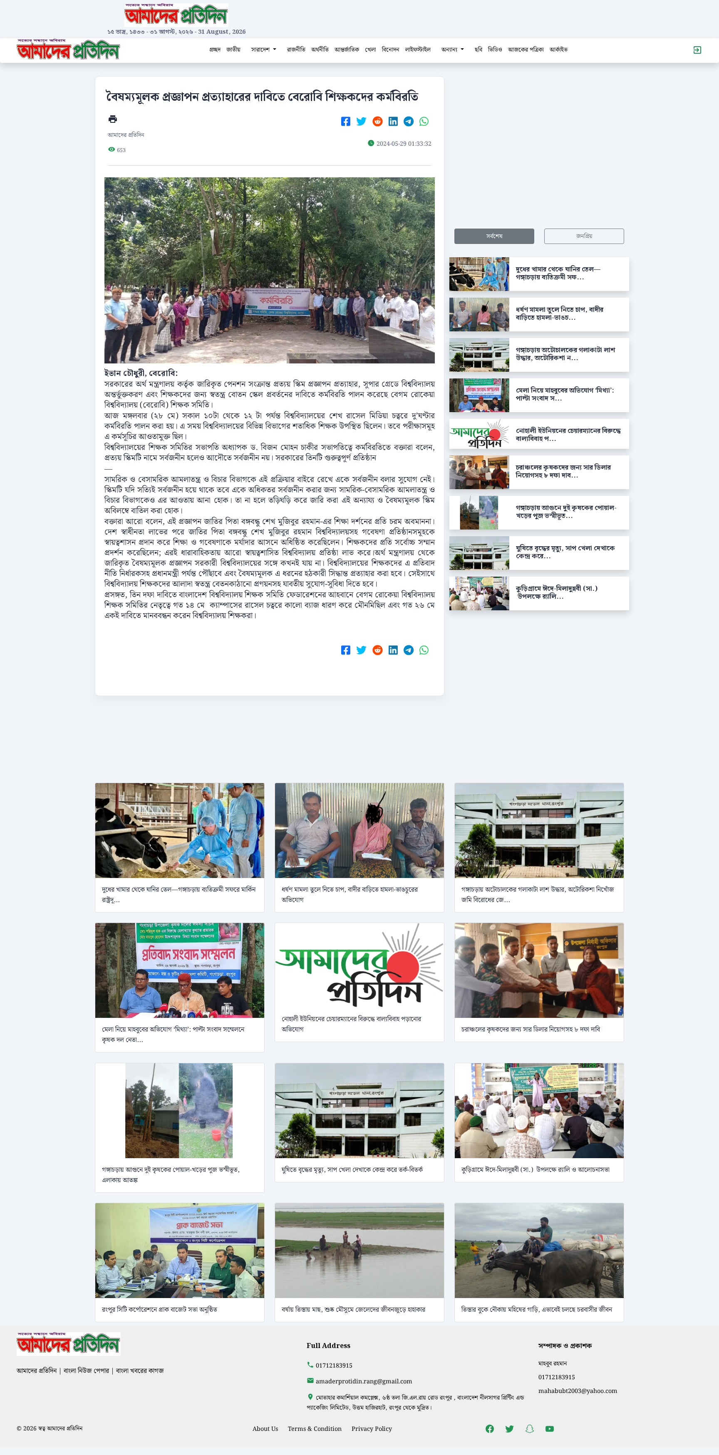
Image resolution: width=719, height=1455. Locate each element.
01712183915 (334, 1365)
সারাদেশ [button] (261, 50)
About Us (265, 1429)
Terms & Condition (315, 1429)
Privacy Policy (372, 1429)
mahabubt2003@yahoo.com (577, 1391)
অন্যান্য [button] (450, 50)
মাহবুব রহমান (552, 1363)
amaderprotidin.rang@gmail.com (364, 1381)
